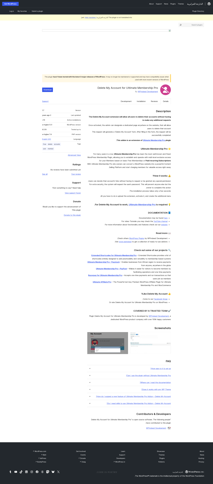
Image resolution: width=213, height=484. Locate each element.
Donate (82, 458)
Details (166, 101)
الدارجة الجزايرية (178, 472)
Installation (141, 101)
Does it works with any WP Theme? (156, 389)
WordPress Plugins (136, 238)
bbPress (42, 458)
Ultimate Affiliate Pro (102, 282)
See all (44, 174)
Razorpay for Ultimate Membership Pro (105, 275)
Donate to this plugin (72, 215)
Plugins (162, 458)
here (166, 218)
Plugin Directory (198, 11)
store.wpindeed (125, 242)
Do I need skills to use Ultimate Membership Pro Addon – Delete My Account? (139, 403)
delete (50, 144)
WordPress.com (39, 451)
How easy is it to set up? (160, 369)
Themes (162, 455)
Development (126, 101)
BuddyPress (40, 462)
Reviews (154, 101)
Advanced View (74, 155)
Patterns (161, 462)
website (164, 225)
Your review (76, 174)
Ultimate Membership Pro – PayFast (111, 269)
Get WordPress (10, 4)
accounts (57, 144)
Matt (43, 455)
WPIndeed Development (148, 91)
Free (44, 144)
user (44, 149)
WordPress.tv (119, 462)
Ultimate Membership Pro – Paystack (103, 262)
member (50, 149)
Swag (83, 462)
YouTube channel (161, 221)
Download (47, 90)
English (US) (46, 139)
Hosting (201, 458)
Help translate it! (89, 17)
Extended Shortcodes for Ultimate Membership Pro (113, 255)
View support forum (73, 193)
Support (45, 101)
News (202, 455)
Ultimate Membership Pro (154, 140)
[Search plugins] (180, 25)
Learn (123, 451)
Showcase (161, 451)
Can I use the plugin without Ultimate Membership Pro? (148, 376)
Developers (120, 458)
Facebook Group (161, 299)
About (202, 451)
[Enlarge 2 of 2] (125, 335)
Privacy (201, 462)
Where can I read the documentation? (155, 382)
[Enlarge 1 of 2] (168, 335)
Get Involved (81, 451)
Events (83, 455)
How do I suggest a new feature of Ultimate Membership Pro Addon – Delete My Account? (133, 396)
